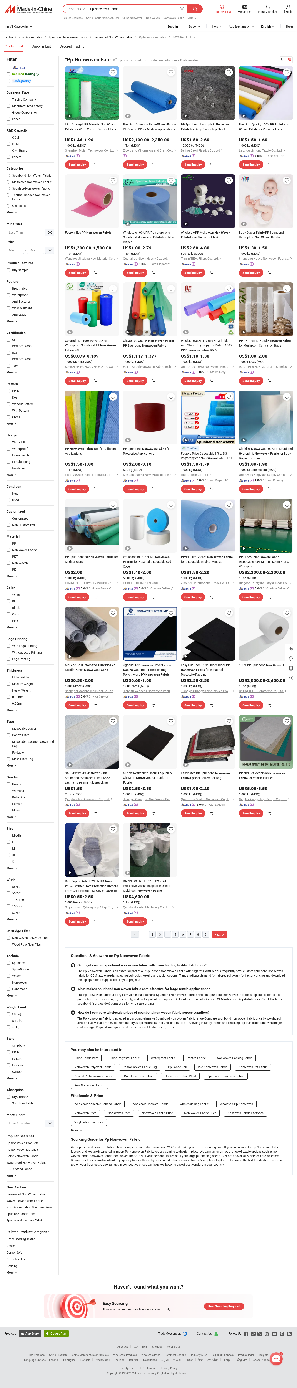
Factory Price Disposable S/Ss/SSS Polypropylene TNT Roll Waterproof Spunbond (206, 455)
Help (215, 26)
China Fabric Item (86, 1058)
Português (69, 1360)
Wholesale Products (125, 1355)
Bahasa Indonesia (262, 1360)
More (74, 1130)
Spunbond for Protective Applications (147, 451)
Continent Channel (176, 1355)
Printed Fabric (196, 1058)
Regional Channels (223, 1355)
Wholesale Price (150, 1355)
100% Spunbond (265, 665)
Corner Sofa (15, 1252)
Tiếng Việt (241, 1360)
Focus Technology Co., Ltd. (151, 1373)
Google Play (56, 1333)
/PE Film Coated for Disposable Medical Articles (207, 559)
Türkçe (226, 1360)
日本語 (189, 1360)
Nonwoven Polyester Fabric (92, 1067)
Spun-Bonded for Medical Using (91, 559)
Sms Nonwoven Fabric (89, 1085)
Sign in (288, 11)
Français (85, 1360)
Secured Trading (72, 46)
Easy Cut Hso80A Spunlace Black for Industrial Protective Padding (205, 670)
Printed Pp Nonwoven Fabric (93, 1076)
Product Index (246, 1355)
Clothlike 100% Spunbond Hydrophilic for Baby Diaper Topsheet (266, 453)
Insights (263, 1355)
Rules (290, 26)
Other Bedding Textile (21, 1239)
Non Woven (153, 18)
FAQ (135, 1346)
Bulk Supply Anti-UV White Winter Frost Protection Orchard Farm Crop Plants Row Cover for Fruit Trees (91, 886)
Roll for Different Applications (90, 451)
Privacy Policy (169, 1368)
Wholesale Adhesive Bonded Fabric (97, 1104)
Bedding (12, 1266)
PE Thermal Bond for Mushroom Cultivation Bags (265, 342)
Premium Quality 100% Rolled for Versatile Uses (264, 126)
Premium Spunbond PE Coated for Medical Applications (149, 126)
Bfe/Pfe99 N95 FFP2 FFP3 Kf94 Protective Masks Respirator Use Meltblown (147, 886)
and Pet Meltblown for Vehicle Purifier (262, 775)
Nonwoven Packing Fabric (234, 1058)
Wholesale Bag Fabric (194, 1104)
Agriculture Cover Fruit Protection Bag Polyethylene (147, 670)
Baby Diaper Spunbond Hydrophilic (261, 234)
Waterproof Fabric (163, 1058)
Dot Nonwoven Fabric (138, 1076)
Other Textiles (16, 1259)
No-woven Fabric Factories (245, 1113)
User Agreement (129, 1368)
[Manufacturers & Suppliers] (28, 8)
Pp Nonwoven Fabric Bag (140, 1067)
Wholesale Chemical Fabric (150, 1104)
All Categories (19, 26)
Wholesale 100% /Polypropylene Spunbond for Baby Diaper (148, 237)
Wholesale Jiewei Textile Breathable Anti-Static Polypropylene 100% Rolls (206, 345)
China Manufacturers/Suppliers (90, 1355)
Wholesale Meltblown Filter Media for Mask (205, 234)
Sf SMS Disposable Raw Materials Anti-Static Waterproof (264, 561)
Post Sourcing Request (224, 1306)
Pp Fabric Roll (177, 1067)
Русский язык (103, 1360)
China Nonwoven (132, 18)
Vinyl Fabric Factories (88, 1122)
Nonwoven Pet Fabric (253, 1067)
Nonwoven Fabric (173, 18)
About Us (122, 1346)
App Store (30, 1333)
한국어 (177, 1360)
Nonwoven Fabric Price (157, 1113)
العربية (165, 1360)
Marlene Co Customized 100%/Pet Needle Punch (90, 667)
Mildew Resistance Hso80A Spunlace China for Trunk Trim (148, 777)
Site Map (157, 1346)
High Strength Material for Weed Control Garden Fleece (91, 126)
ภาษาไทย (212, 1360)
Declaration (149, 1368)
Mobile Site (173, 1346)
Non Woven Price (119, 1113)
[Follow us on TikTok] (253, 1333)
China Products (58, 1355)
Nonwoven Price (85, 1113)
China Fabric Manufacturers (102, 18)
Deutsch (134, 1360)
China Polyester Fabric (124, 1058)
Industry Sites (199, 1355)
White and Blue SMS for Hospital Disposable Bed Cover (147, 561)
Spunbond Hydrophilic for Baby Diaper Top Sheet (205, 126)
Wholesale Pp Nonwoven (236, 1104)
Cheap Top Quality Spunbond (148, 342)
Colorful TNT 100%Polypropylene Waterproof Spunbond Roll (90, 345)
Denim (11, 1246)
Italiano (120, 1360)
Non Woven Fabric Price (200, 1113)
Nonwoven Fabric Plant (180, 1076)
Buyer (193, 26)
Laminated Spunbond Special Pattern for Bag (205, 775)
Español (54, 1360)
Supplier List (41, 46)
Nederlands (150, 1360)
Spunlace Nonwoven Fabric (225, 1076)
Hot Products (37, 1355)
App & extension (239, 26)
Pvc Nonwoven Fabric (212, 1067)
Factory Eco (88, 232)
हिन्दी (200, 1360)
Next (217, 934)
